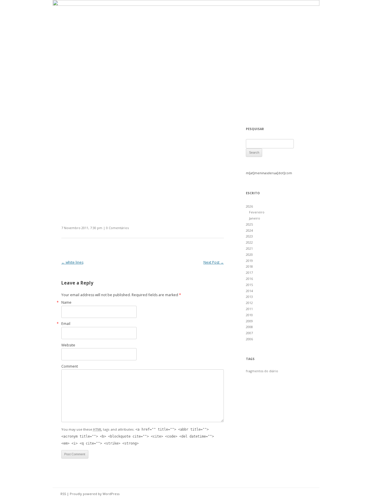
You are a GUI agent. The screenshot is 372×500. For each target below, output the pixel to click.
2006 (249, 339)
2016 (249, 278)
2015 (249, 285)
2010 (249, 315)
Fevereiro (256, 212)
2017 (249, 272)
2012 (249, 303)
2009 (249, 321)
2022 (249, 242)
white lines (72, 262)
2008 (249, 327)
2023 (249, 236)
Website (68, 345)
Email (65, 323)
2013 (249, 296)
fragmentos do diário (262, 371)
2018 (249, 266)
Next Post (213, 262)
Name (66, 302)
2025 (249, 224)
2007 (249, 333)
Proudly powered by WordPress (94, 494)
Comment (69, 366)
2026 (249, 206)
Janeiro (254, 218)
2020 (249, 254)
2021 (249, 248)
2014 (249, 291)
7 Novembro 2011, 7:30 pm (81, 228)
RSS (63, 494)
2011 (249, 309)
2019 (249, 260)
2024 (249, 230)
